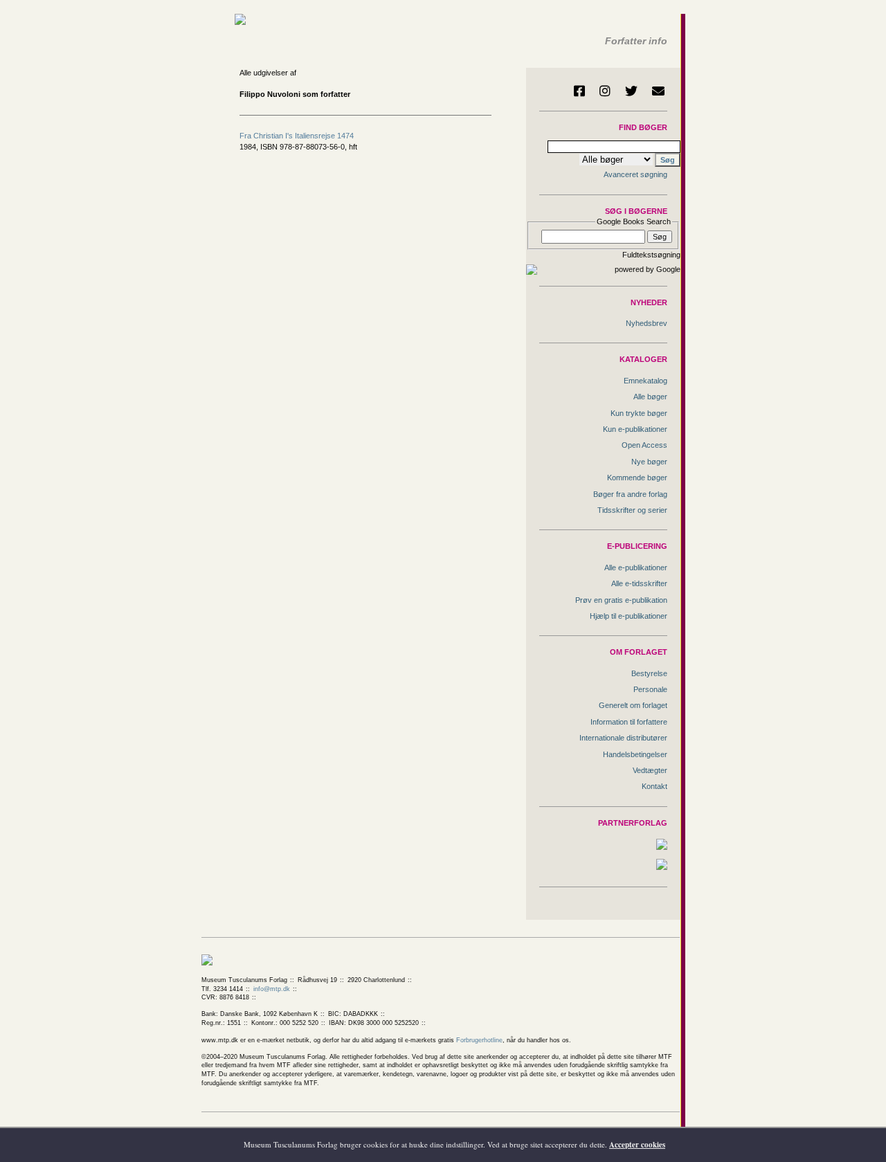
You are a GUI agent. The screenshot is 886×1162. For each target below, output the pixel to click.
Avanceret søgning (635, 174)
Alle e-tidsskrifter (639, 583)
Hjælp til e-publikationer (628, 616)
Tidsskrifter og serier (632, 510)
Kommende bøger (637, 477)
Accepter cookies (637, 1144)
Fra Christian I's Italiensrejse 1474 (296, 135)
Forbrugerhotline (479, 1040)
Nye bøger (649, 461)
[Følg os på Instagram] (605, 91)
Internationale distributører (623, 738)
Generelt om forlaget (633, 705)
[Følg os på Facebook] (579, 91)
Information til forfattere (628, 722)
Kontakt (654, 786)
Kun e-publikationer (635, 429)
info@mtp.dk (271, 989)
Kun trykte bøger (639, 413)
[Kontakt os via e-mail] (658, 91)
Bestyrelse (649, 673)
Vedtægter (650, 770)
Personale (650, 689)
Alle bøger (650, 396)
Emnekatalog (645, 380)
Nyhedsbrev (646, 323)
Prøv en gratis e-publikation (621, 600)
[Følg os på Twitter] (631, 91)
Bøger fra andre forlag (630, 494)
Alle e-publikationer (635, 567)
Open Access (644, 445)
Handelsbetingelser (635, 754)
